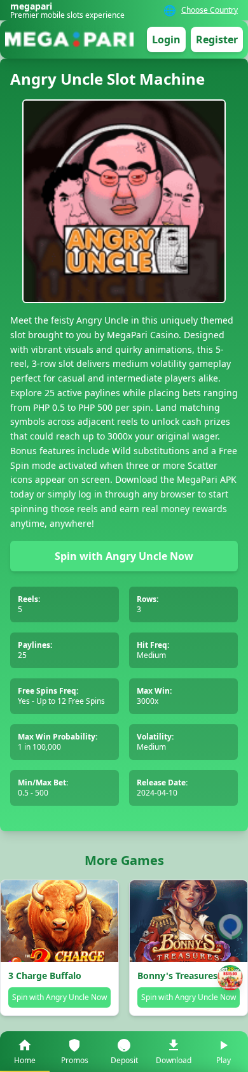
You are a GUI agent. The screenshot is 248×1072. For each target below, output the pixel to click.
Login (166, 39)
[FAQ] (230, 927)
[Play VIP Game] (230, 977)
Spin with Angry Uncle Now (124, 556)
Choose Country (209, 10)
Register (217, 39)
